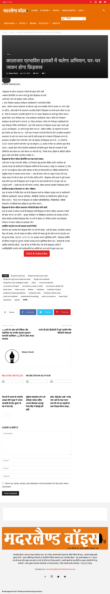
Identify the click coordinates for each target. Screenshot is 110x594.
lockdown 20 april (54, 289)
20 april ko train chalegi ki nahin (15, 282)
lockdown (40, 289)
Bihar (33, 23)
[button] (103, 10)
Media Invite (69, 10)
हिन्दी (68, 18)
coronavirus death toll (54, 286)
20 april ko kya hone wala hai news (17, 279)
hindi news (7, 289)
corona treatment (46, 282)
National (9, 23)
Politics (43, 23)
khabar (31, 289)
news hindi (63, 296)
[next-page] (8, 415)
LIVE (80, 10)
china (34, 282)
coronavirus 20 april (11, 286)
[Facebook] (91, 2)
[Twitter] (100, 2)
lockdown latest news (52, 293)
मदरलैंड (25, 300)
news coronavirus (49, 296)
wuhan (17, 300)
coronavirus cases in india (32, 286)
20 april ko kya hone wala (38, 276)
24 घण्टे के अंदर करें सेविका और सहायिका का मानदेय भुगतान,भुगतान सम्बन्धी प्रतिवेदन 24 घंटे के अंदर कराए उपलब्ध (18, 334)
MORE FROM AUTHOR (38, 375)
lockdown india (35, 293)
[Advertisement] (36, 264)
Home (34, 10)
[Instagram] (95, 2)
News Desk (13, 73)
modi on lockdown (10, 296)
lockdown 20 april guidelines (14, 293)
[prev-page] (4, 415)
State (22, 23)
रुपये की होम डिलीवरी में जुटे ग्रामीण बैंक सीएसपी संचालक (55, 331)
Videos (56, 23)
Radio (56, 10)
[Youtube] (105, 2)
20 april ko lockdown (42, 279)
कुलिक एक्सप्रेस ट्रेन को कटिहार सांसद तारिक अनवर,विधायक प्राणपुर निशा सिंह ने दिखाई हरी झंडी (35, 403)
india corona (20, 289)
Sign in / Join (7, 2)
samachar (7, 300)
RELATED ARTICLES (12, 375)
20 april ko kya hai (18, 276)
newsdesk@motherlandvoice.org (60, 569)
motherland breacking (30, 296)
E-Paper (44, 10)
